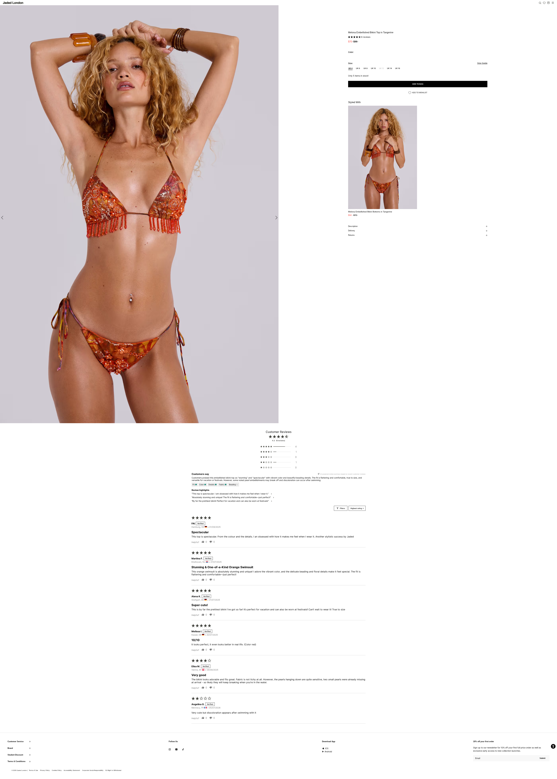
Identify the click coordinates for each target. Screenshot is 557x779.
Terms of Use (33, 770)
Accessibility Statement (72, 770)
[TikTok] (183, 749)
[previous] (2, 217)
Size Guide (482, 63)
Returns (351, 235)
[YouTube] (176, 749)
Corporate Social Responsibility (92, 770)
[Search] (540, 2)
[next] (275, 217)
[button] (354, 37)
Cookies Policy (57, 770)
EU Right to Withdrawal (113, 770)
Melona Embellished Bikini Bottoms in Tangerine (370, 212)
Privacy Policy (45, 770)
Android (328, 751)
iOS (326, 748)
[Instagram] (170, 749)
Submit (542, 758)
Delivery (351, 231)
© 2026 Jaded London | (20, 770)
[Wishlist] (544, 3)
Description (353, 226)
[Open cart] (548, 2)
